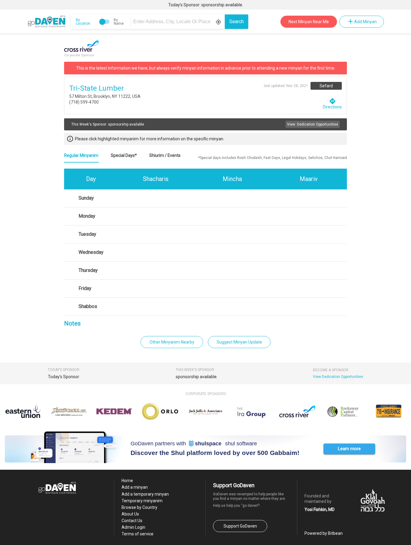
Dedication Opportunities (312, 124)
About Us (130, 514)
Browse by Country (139, 507)
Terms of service (137, 533)
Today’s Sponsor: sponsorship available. (205, 5)
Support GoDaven (240, 526)
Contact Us (132, 520)
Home (127, 480)
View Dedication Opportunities (338, 376)
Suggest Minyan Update (239, 342)
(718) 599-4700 (84, 102)
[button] (349, 449)
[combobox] (179, 21)
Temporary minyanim (142, 500)
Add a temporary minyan (145, 494)
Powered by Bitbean (323, 533)
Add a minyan (135, 487)
